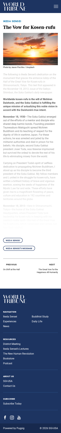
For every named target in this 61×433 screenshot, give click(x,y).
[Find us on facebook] (5, 418)
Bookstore (8, 358)
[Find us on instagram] (12, 418)
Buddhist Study (40, 316)
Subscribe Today (12, 403)
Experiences (9, 321)
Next (52, 264)
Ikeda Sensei (13, 240)
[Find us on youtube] (19, 418)
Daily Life (37, 321)
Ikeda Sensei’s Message (19, 248)
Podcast (7, 363)
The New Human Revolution (18, 353)
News (6, 326)
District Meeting (11, 343)
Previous (11, 264)
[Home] (27, 6)
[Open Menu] (56, 6)
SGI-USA (7, 381)
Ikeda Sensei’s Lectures (16, 348)
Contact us (9, 385)
